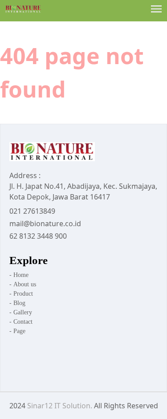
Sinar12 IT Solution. (59, 406)
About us (22, 284)
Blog (19, 303)
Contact (23, 321)
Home (19, 275)
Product (23, 293)
